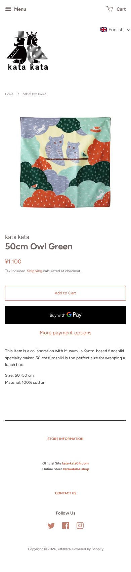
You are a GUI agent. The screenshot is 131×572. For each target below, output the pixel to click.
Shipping (34, 271)
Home (9, 94)
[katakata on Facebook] (66, 527)
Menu (19, 9)
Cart (121, 9)
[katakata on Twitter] (51, 527)
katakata (64, 549)
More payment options (65, 333)
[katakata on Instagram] (80, 527)
